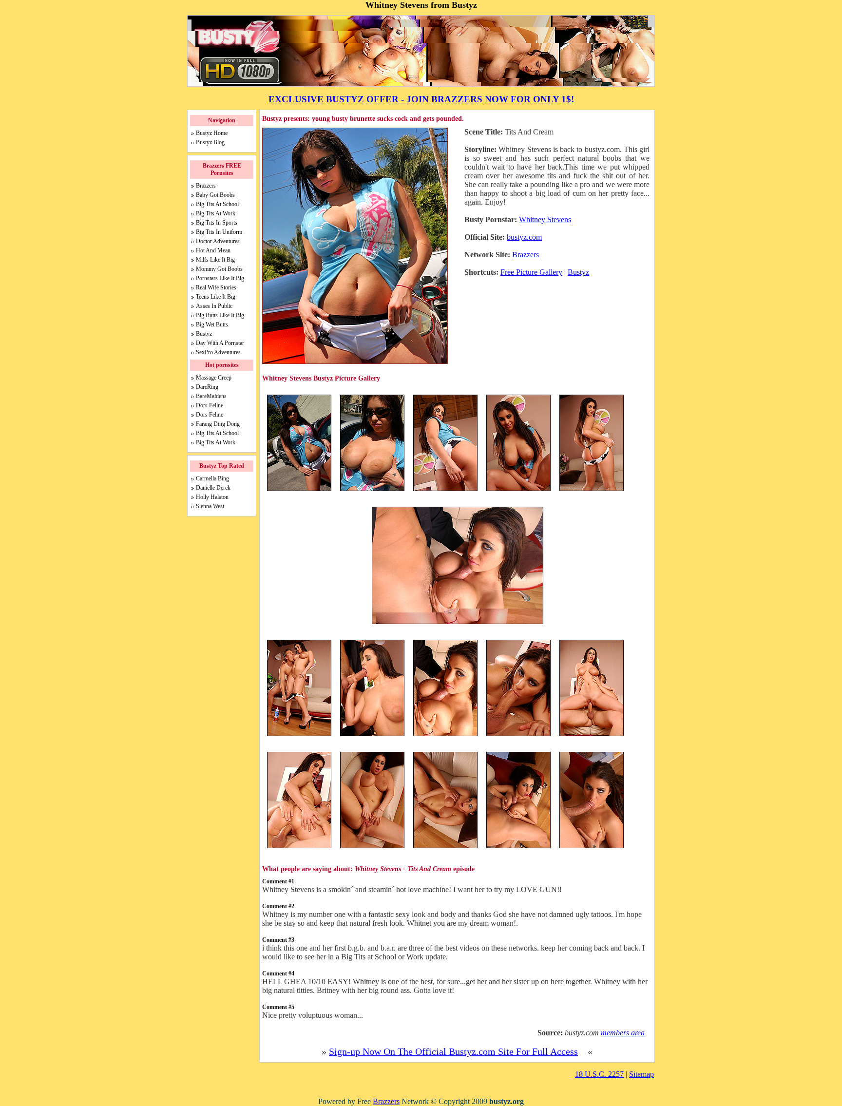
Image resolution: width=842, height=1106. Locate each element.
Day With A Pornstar (220, 343)
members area (623, 1033)
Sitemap (641, 1074)
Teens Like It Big (215, 296)
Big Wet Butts (212, 324)
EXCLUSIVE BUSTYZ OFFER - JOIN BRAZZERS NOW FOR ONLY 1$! (421, 99)
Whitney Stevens (545, 219)
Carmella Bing (212, 478)
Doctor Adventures (218, 241)
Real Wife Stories (216, 287)
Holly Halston (212, 497)
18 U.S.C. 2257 (599, 1074)
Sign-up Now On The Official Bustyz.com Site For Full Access (453, 1051)
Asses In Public (214, 306)
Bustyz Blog (210, 142)
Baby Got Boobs (215, 194)
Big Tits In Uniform (219, 232)
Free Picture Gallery (531, 272)
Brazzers (525, 254)
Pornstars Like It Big (220, 278)
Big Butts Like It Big (220, 315)
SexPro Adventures (218, 352)
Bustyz (578, 272)
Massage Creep (213, 377)
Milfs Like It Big (215, 259)
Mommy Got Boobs (219, 269)
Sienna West (210, 506)
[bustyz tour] (457, 623)
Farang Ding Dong (218, 423)
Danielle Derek (213, 487)
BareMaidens (211, 396)
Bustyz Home (212, 133)
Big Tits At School (217, 204)
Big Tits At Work (215, 213)
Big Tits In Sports (216, 222)
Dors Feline (209, 405)
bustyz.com (524, 237)
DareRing (207, 386)
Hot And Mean (213, 250)
